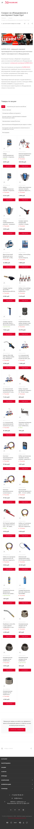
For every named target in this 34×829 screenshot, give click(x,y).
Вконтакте (10, 810)
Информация (6, 784)
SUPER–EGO (26, 67)
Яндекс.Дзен (23, 810)
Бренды (4, 776)
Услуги (3, 771)
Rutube (19, 810)
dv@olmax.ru (18, 798)
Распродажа (5, 763)
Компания (5, 780)
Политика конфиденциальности (17, 818)
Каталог (4, 759)
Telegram (15, 810)
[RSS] (28, 23)
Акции (3, 767)
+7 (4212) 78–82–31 (17, 795)
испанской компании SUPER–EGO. (21, 63)
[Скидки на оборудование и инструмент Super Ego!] (17, 39)
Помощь (4, 788)
